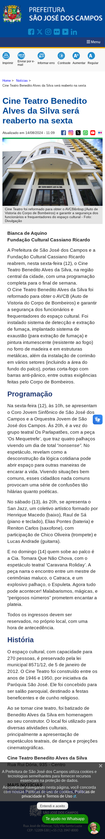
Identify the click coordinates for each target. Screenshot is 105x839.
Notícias (22, 80)
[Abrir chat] (94, 828)
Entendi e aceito (52, 806)
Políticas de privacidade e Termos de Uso (58, 794)
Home (6, 80)
